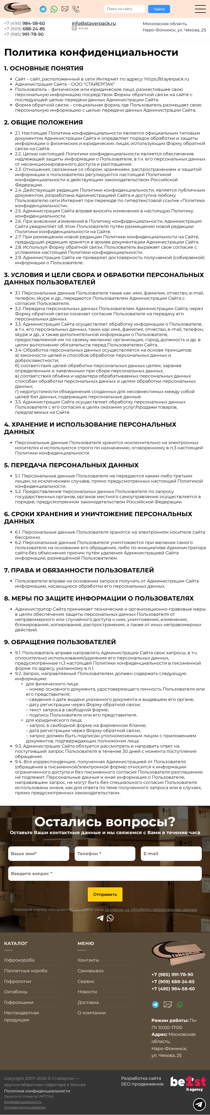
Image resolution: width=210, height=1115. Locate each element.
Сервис (86, 981)
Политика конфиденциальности (37, 1091)
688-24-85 (24, 28)
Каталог (200, 9)
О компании (92, 1012)
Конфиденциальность (23, 1102)
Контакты (88, 960)
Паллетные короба (25, 970)
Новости (87, 991)
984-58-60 (24, 23)
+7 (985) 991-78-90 (172, 974)
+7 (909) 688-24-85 (173, 981)
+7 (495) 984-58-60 (75, 9)
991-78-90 (24, 34)
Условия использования (25, 1107)
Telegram (100, 918)
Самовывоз (91, 970)
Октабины (16, 991)
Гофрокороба (19, 960)
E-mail (168, 1005)
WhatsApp (110, 918)
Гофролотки (17, 981)
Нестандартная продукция (21, 1016)
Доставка (88, 1002)
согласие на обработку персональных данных (151, 909)
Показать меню (199, 1104)
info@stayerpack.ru (65, 9)
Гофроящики (18, 1002)
